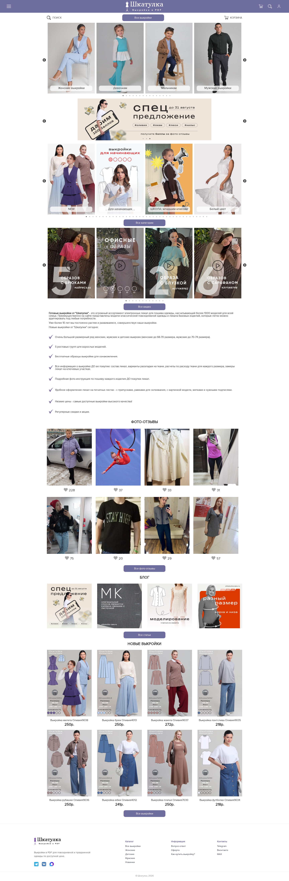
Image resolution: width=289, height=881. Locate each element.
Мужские (130, 858)
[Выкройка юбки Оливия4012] (119, 763)
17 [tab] (139, 216)
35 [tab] (200, 216)
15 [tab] (170, 95)
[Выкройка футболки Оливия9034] (220, 763)
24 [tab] (163, 216)
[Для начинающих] (120, 179)
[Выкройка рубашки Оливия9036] (69, 763)
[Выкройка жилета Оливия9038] (69, 683)
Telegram (221, 846)
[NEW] (71, 179)
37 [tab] (206, 216)
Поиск (57, 17)
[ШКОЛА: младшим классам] (168, 179)
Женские (130, 850)
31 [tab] (186, 216)
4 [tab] (133, 95)
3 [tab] (130, 95)
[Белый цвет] (217, 179)
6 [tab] (140, 95)
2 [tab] (126, 95)
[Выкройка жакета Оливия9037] (169, 683)
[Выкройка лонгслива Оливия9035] (220, 683)
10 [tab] (153, 95)
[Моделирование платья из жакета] (169, 606)
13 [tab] (163, 95)
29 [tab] (180, 216)
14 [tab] (166, 95)
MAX (219, 854)
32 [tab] (190, 216)
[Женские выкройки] (71, 58)
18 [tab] (143, 216)
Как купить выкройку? (183, 854)
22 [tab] (156, 216)
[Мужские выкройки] (217, 58)
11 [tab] (156, 95)
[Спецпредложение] (69, 606)
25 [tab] (166, 216)
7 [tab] (143, 95)
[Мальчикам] (168, 58)
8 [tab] (147, 95)
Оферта (175, 850)
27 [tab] (173, 216)
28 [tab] (176, 216)
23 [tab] (160, 216)
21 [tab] (153, 216)
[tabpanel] (71, 58)
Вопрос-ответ (178, 846)
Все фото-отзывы (144, 568)
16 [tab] (136, 216)
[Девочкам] (120, 58)
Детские (129, 854)
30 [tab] (183, 216)
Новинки (130, 862)
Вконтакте (222, 850)
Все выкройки (143, 17)
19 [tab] (146, 216)
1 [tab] (123, 95)
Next (244, 59)
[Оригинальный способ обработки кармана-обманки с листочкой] (119, 606)
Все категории (144, 222)
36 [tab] (203, 216)
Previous (44, 59)
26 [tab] (170, 216)
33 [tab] (193, 216)
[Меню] (9, 6)
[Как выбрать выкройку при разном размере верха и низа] (220, 606)
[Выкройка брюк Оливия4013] (119, 683)
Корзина (236, 17)
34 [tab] (196, 216)
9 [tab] (150, 95)
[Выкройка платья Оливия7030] (169, 763)
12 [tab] (160, 95)
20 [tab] (150, 216)
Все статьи (144, 635)
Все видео (144, 306)
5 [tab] (136, 95)
